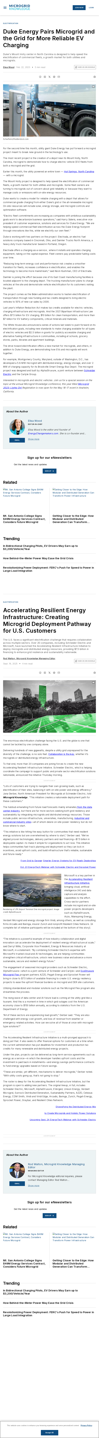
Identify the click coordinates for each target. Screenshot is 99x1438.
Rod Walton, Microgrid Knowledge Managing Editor (29, 658)
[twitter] (49, 77)
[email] (58, 77)
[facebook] (40, 77)
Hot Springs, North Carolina (79, 171)
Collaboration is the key (61, 754)
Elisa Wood (8, 67)
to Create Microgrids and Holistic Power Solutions (70, 1108)
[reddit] (54, 77)
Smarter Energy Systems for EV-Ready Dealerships (69, 860)
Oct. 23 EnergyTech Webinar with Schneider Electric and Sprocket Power (58, 867)
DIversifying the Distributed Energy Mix (76, 1101)
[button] (5, 8)
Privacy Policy (86, 1425)
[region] (49, 1429)
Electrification (10, 23)
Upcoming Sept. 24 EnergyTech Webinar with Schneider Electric (63, 1114)
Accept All (49, 1433)
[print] (94, 77)
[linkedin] (45, 77)
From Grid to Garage (31, 860)
